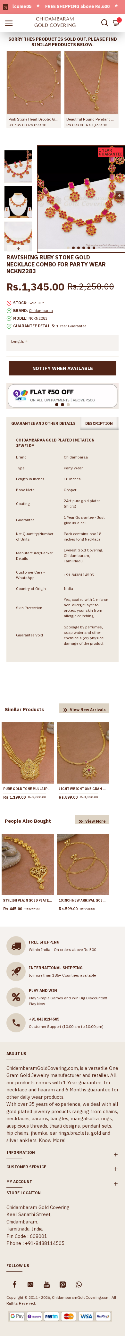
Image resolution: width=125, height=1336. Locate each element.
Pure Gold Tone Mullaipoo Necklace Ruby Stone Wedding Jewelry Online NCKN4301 (27, 789)
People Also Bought (28, 821)
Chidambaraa (41, 310)
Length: (17, 341)
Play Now (37, 1003)
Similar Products (24, 709)
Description (99, 423)
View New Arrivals (88, 709)
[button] (43, 195)
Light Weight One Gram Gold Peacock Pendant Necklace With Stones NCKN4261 (83, 789)
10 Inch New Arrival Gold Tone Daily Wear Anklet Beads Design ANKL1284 (83, 900)
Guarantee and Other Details (43, 423)
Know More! (52, 1140)
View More (95, 821)
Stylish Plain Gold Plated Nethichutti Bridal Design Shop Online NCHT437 (27, 900)
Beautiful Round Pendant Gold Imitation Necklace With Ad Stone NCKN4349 (91, 119)
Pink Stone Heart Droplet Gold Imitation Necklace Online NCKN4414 (34, 119)
